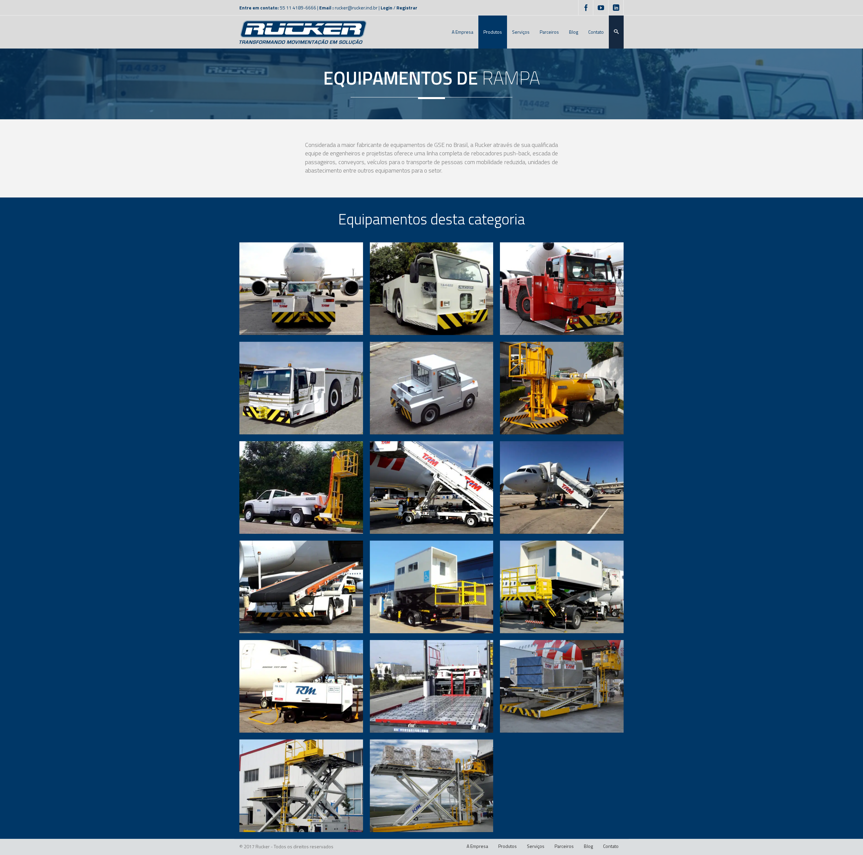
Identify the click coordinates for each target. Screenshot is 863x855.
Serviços (535, 846)
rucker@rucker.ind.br (356, 7)
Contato (611, 846)
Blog (588, 846)
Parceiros (564, 846)
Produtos (507, 846)
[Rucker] (302, 32)
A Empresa (477, 846)
